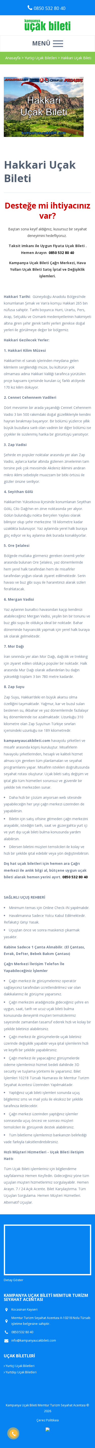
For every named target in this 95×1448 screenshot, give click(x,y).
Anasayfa (13, 57)
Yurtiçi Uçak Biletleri (41, 57)
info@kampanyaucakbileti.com (33, 1340)
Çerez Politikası (47, 1420)
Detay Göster (13, 1280)
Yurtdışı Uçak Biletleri (20, 1372)
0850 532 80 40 (61, 252)
